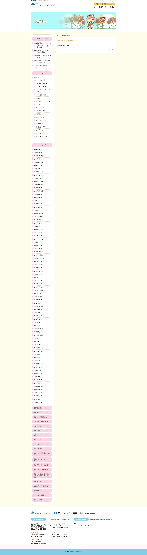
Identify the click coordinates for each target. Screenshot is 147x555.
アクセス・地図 (39, 495)
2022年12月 (37, 290)
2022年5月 (37, 312)
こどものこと (38, 444)
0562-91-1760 (40, 529)
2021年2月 (37, 361)
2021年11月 (37, 332)
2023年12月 (37, 252)
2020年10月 (37, 373)
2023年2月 (37, 284)
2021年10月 (37, 335)
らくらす (38, 107)
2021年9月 (37, 338)
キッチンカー (40, 86)
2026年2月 (37, 168)
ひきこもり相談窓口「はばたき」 (40, 541)
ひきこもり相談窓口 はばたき (42, 453)
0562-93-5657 (62, 527)
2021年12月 (37, 329)
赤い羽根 (38, 130)
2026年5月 (37, 159)
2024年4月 (37, 239)
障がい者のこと (40, 136)
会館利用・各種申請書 (41, 486)
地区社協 (38, 114)
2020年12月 (37, 367)
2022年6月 (37, 309)
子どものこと (40, 120)
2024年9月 (37, 223)
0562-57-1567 (83, 525)
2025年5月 (37, 197)
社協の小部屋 (38, 500)
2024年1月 (37, 248)
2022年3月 (37, 319)
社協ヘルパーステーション (60, 534)
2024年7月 (37, 229)
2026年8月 (37, 149)
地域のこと (39, 117)
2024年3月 (37, 242)
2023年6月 (37, 271)
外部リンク (37, 481)
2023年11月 (37, 255)
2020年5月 (37, 389)
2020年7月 (37, 383)
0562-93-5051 (78, 513)
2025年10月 (37, 181)
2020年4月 (37, 393)
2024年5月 (37, 236)
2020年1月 (37, 402)
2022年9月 (37, 300)
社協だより (39, 127)
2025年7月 (37, 191)
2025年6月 (37, 194)
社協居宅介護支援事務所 (38, 534)
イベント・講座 (40, 83)
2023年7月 (37, 268)
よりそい (38, 104)
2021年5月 (37, 351)
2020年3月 (37, 396)
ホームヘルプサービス (41, 470)
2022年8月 (37, 303)
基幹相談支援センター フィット (42, 459)
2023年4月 (37, 277)
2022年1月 (37, 325)
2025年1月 (37, 210)
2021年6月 (37, 348)
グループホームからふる (43, 90)
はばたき (38, 98)
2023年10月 (37, 258)
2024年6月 (37, 233)
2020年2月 (37, 399)
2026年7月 (37, 152)
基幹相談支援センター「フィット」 (41, 525)
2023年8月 (37, 265)
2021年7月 (37, 344)
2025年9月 (37, 184)
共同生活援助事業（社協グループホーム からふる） (42, 475)
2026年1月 (37, 172)
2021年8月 (37, 341)
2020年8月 (37, 380)
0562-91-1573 (40, 536)
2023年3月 (37, 280)
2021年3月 (37, 357)
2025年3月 (37, 204)
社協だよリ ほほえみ (40, 417)
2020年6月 (37, 386)
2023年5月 (37, 274)
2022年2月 (37, 322)
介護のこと (39, 111)
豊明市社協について (40, 408)
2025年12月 (37, 175)
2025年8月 (37, 188)
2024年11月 (37, 216)
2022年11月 (37, 293)
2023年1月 (37, 287)
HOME (56, 35)
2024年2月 (37, 245)
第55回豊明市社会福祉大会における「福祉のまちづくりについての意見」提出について (43, 45)
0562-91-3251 (62, 536)
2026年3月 (37, 165)
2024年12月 (37, 213)
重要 (37, 133)
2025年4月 (37, 201)
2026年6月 (37, 156)
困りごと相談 (38, 449)
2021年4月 (37, 354)
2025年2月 (37, 207)
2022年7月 (37, 306)
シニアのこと (38, 426)
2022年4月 (37, 316)
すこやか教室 (40, 95)
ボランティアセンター (42, 101)
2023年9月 (37, 261)
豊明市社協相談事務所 (37, 527)
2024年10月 (37, 220)
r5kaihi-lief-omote (63, 46)
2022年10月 (37, 297)
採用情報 (38, 123)
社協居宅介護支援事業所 (42, 465)
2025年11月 (37, 178)
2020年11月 (37, 370)
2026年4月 (37, 162)
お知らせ (36, 77)
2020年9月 (37, 376)
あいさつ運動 (40, 80)
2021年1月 (37, 364)
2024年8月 (37, 226)
